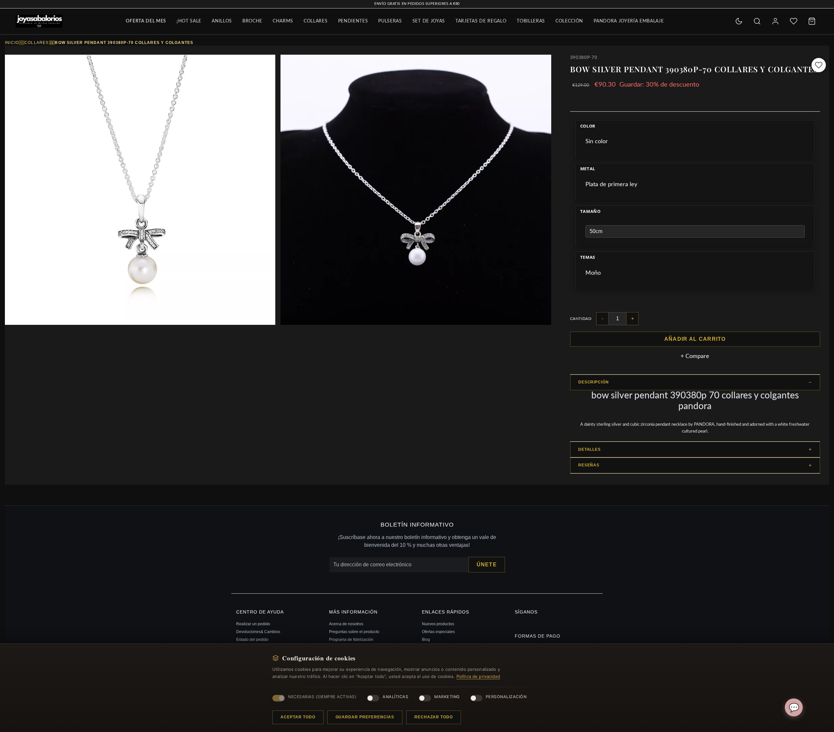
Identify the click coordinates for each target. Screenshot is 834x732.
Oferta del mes (146, 21)
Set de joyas (428, 21)
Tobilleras (531, 21)
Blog (426, 639)
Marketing (447, 696)
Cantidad (581, 319)
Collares (315, 21)
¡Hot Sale (189, 21)
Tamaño (590, 211)
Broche (252, 21)
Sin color (596, 142)
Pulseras (390, 21)
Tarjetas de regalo (480, 21)
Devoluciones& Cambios (258, 631)
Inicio (12, 42)
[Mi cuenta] (775, 21)
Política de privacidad (478, 676)
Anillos (222, 21)
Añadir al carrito (695, 339)
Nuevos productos (438, 624)
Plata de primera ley (611, 184)
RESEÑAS (589, 465)
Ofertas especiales (438, 631)
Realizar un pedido (253, 624)
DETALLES (589, 449)
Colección (569, 21)
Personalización (506, 696)
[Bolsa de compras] (811, 21)
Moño (593, 273)
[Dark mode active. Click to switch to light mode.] (738, 21)
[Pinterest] (516, 623)
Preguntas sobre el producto (354, 631)
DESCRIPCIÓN (593, 382)
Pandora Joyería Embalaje (629, 21)
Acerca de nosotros (346, 624)
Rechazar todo (433, 717)
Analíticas (395, 696)
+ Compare (695, 356)
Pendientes (353, 21)
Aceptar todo (297, 717)
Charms (283, 21)
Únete (487, 564)
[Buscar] (757, 21)
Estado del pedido (252, 639)
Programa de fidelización (351, 639)
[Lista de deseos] (793, 21)
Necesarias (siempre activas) (322, 696)
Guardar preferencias (365, 717)
